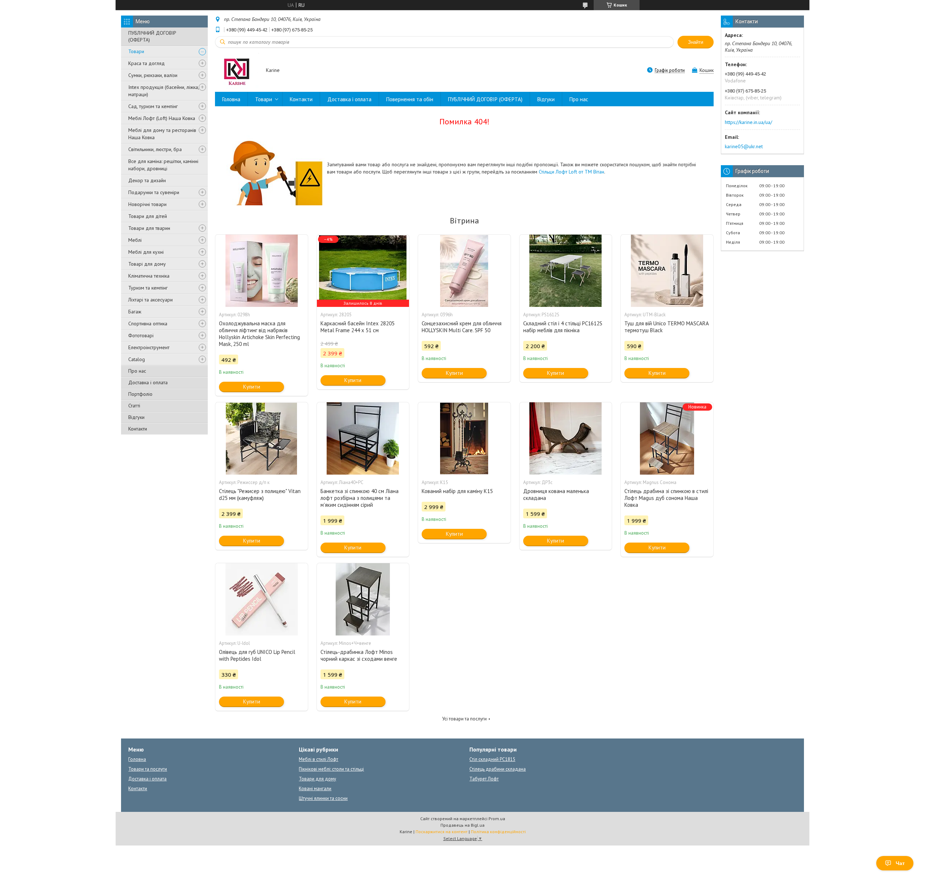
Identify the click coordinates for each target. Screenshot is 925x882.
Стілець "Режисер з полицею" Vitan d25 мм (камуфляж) (260, 494)
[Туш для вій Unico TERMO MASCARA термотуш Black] (667, 271)
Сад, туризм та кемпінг (153, 106)
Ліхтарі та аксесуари (150, 299)
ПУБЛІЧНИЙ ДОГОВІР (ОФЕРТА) (152, 36)
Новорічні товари (147, 204)
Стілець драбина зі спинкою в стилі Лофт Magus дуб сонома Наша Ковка (666, 498)
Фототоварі (141, 335)
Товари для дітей (147, 216)
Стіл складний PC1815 (492, 759)
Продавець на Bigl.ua (462, 825)
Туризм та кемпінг (148, 287)
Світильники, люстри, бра (155, 149)
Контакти (137, 428)
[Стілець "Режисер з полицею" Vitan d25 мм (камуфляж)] (261, 438)
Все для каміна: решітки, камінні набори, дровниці (163, 165)
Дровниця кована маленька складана (556, 494)
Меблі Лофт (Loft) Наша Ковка (161, 118)
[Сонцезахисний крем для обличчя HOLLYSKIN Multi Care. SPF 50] (464, 271)
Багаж (134, 311)
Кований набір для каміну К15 (457, 491)
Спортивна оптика (147, 323)
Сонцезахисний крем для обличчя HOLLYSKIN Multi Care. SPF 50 (462, 327)
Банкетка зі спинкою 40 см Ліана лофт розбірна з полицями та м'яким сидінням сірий (359, 498)
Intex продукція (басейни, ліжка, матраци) (163, 91)
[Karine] (237, 70)
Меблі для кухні (146, 252)
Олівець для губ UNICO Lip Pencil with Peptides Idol (257, 655)
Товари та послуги (147, 769)
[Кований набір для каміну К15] (464, 438)
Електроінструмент (148, 347)
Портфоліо (140, 394)
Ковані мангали (315, 788)
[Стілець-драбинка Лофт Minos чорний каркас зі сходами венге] (363, 599)
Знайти (695, 42)
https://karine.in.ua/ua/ (748, 122)
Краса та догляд (146, 63)
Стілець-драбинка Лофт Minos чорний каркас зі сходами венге (358, 655)
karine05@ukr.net (744, 146)
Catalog (136, 359)
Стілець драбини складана (497, 769)
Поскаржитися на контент (442, 831)
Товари (136, 51)
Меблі (135, 240)
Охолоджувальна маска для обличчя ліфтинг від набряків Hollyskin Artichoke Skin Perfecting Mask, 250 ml (259, 333)
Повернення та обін (409, 99)
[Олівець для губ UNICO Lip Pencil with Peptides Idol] (261, 599)
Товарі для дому (147, 264)
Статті (134, 405)
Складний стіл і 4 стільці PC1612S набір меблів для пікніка (562, 327)
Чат (900, 863)
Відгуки (136, 417)
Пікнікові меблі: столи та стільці (331, 769)
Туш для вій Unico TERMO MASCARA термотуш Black (666, 327)
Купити (251, 386)
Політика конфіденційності (498, 831)
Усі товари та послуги (464, 718)
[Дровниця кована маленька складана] (566, 438)
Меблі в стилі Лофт (318, 759)
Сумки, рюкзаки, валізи (152, 75)
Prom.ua (497, 818)
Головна (231, 99)
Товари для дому (317, 779)
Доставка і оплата (148, 382)
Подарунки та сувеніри (153, 192)
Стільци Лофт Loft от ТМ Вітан (571, 171)
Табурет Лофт (484, 779)
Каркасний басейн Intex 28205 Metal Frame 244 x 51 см (357, 327)
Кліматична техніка (148, 276)
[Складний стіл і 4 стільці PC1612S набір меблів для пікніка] (566, 271)
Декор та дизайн (147, 180)
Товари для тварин (149, 228)
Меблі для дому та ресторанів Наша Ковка (162, 134)
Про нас (137, 371)
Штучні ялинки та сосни (323, 798)
